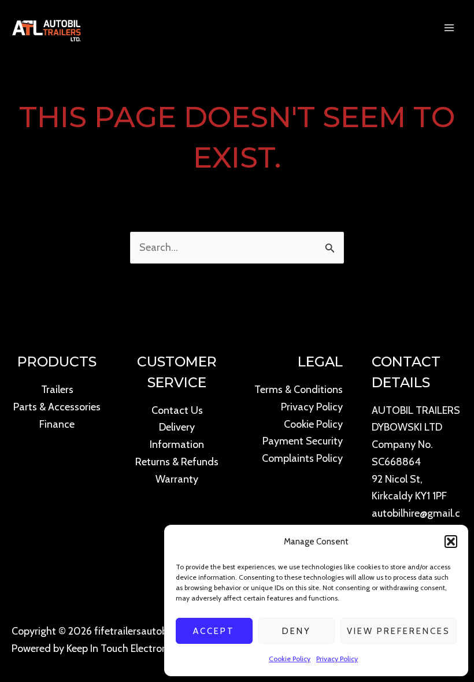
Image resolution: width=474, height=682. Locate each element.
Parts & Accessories (57, 407)
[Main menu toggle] (449, 27)
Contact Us (177, 410)
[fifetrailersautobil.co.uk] (46, 27)
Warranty (176, 479)
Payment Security (302, 441)
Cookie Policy (289, 658)
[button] (451, 541)
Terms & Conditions (298, 389)
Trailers (57, 389)
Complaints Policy (302, 458)
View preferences (398, 631)
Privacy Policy (337, 658)
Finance (57, 424)
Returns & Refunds (177, 461)
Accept (214, 631)
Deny (296, 631)
